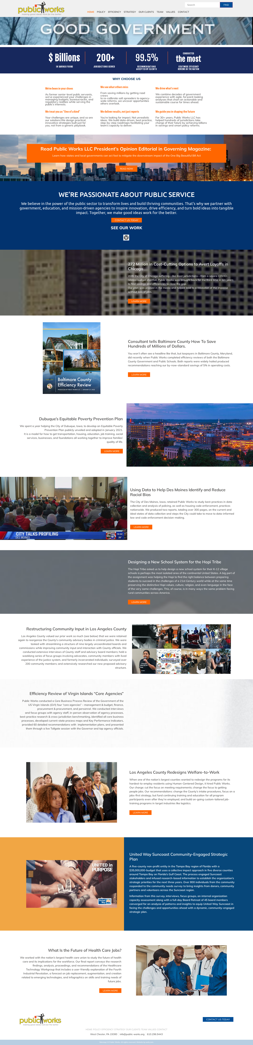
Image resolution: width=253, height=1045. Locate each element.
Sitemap (102, 1042)
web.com (149, 1042)
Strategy (130, 11)
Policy (101, 11)
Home (90, 11)
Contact (183, 11)
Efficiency (114, 11)
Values (170, 11)
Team (160, 11)
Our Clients (146, 11)
